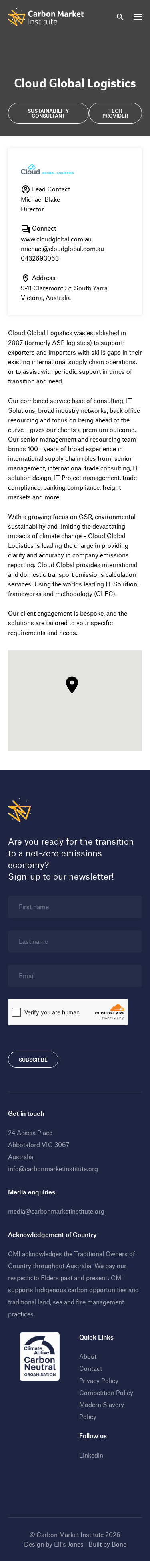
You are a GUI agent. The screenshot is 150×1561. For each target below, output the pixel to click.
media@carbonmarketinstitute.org (56, 1211)
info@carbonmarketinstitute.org (53, 1168)
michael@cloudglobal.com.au (62, 248)
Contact (90, 1368)
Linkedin (91, 1455)
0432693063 (40, 258)
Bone (119, 1544)
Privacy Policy (98, 1380)
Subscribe (33, 1059)
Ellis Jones (69, 1544)
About (87, 1356)
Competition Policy (106, 1392)
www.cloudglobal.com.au (56, 239)
